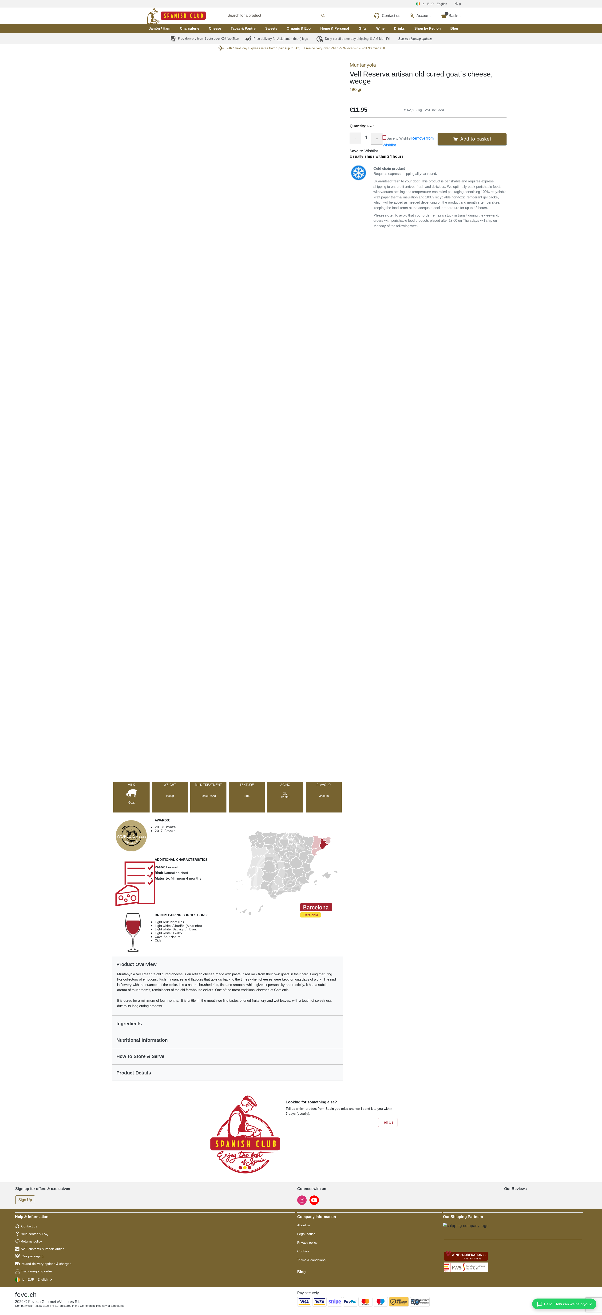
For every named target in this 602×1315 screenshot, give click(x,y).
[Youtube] (314, 1200)
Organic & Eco (299, 28)
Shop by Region (427, 28)
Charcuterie (189, 28)
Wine (380, 28)
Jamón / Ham (159, 28)
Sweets (271, 28)
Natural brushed (175, 873)
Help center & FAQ (34, 1234)
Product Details (133, 1072)
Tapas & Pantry (243, 28)
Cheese (215, 28)
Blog (454, 28)
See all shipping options (415, 38)
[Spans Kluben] (159, 15)
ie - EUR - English (35, 1279)
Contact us (29, 1226)
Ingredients (129, 1023)
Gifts (363, 28)
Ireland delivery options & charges (46, 1264)
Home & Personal (334, 28)
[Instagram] (302, 1200)
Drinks (399, 28)
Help (458, 3)
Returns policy (31, 1241)
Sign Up (25, 1200)
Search (280, 15)
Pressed (171, 867)
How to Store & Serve (140, 1056)
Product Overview (136, 964)
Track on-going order (36, 1271)
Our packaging (33, 1256)
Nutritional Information (142, 1040)
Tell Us (387, 1122)
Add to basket (475, 139)
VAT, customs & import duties (42, 1249)
